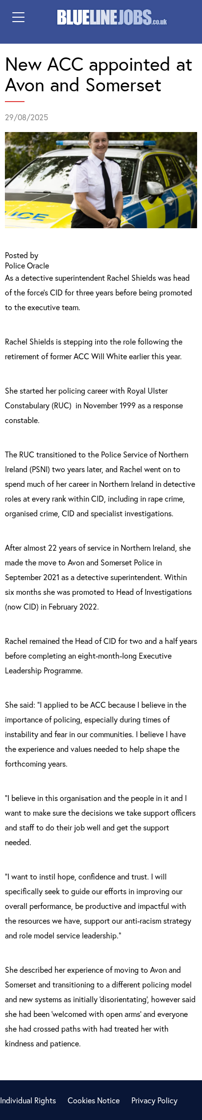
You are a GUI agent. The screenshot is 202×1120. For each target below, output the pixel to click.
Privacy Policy (154, 1100)
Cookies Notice (94, 1100)
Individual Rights (28, 1100)
